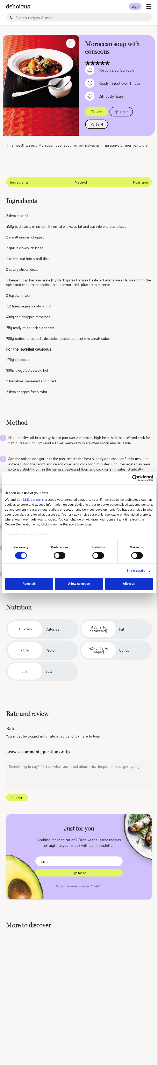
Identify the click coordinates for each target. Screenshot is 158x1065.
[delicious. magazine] (18, 6)
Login (135, 6)
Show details (136, 570)
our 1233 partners (30, 499)
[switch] (59, 555)
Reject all (29, 584)
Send (99, 124)
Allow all (129, 584)
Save (99, 112)
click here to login (86, 736)
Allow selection (79, 584)
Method (81, 182)
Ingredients (19, 182)
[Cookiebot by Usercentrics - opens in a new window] (135, 478)
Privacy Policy (96, 886)
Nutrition (140, 182)
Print (124, 112)
